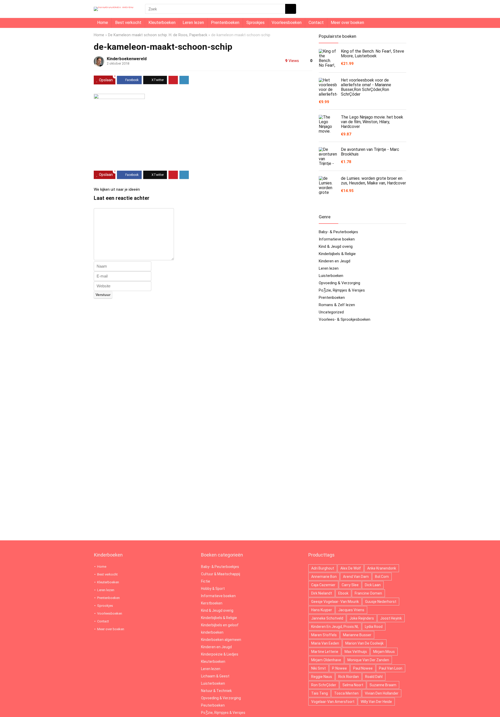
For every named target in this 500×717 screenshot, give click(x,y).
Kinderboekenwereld (127, 58)
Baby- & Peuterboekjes (338, 232)
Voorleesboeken (287, 22)
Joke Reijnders (361, 618)
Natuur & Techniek (216, 691)
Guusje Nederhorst (380, 601)
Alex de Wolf (350, 568)
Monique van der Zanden (368, 660)
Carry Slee (350, 585)
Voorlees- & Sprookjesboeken (344, 319)
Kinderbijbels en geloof (220, 625)
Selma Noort (352, 685)
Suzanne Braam (383, 685)
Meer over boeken (347, 22)
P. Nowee (339, 668)
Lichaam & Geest (215, 676)
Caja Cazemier (323, 585)
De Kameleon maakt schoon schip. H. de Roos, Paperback (157, 35)
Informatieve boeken (337, 239)
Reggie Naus (321, 677)
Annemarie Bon (324, 576)
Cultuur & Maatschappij (220, 574)
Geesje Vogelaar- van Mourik (335, 601)
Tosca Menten (346, 693)
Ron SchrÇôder (323, 685)
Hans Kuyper (321, 610)
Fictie (205, 581)
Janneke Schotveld (327, 618)
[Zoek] (290, 9)
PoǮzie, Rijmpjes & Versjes (342, 290)
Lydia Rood (374, 627)
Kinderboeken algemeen (221, 640)
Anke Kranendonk (381, 568)
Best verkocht (128, 22)
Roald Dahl (374, 677)
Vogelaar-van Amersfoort (332, 702)
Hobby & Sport (213, 588)
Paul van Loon (390, 668)
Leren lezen (193, 22)
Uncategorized (331, 312)
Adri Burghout (322, 568)
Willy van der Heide (376, 702)
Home (102, 22)
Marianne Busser (357, 635)
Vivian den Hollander (381, 693)
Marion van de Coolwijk (364, 643)
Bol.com (382, 576)
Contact (316, 22)
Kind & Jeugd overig (336, 246)
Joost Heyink (391, 618)
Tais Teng (319, 693)
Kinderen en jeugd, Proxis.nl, (335, 627)
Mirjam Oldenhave (326, 660)
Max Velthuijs (356, 652)
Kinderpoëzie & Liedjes (219, 654)
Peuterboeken (213, 705)
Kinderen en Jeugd (334, 261)
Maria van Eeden (325, 643)
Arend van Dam (356, 576)
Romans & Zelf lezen (337, 304)
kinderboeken (212, 632)
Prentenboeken (225, 22)
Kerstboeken (211, 603)
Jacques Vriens (351, 610)
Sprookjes (255, 22)
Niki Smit (318, 668)
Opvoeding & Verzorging (339, 283)
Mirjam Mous (384, 652)
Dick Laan (373, 585)
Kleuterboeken (162, 22)
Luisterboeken (331, 275)
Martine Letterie (324, 652)
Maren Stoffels (324, 635)
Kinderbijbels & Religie (337, 253)
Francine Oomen (368, 593)
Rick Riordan (348, 677)
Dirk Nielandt (321, 593)
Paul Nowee (363, 668)
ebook (343, 593)
